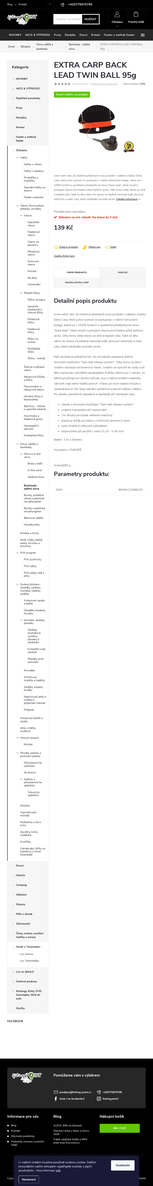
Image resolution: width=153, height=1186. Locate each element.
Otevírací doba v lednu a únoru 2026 (71, 1132)
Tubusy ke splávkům (33, 793)
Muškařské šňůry (34, 350)
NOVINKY (22, 79)
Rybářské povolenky (28, 98)
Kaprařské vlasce (33, 223)
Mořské (32, 271)
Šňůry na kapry (36, 299)
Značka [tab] (77, 282)
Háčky (23, 157)
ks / (119, 1128)
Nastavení (29, 1179)
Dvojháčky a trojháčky (31, 179)
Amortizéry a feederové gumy (33, 417)
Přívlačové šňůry (33, 320)
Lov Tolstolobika (29, 961)
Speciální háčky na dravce (34, 189)
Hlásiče (20, 875)
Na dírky (32, 278)
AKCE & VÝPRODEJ (28, 88)
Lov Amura (26, 954)
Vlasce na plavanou (33, 243)
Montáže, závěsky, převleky (34, 621)
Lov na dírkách (25, 972)
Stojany (20, 904)
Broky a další (35, 463)
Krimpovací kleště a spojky (31, 719)
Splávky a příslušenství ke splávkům (33, 782)
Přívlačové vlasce (33, 253)
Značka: (64, 256)
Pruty (19, 108)
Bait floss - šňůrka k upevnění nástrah (35, 407)
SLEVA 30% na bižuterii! (67, 1125)
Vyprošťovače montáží (28, 814)
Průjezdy (29, 710)
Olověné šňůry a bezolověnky (33, 398)
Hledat (90, 19)
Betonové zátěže (33, 518)
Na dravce (29, 772)
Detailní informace (126, 199)
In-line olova (35, 470)
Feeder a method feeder (26, 138)
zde (58, 1170)
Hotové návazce (29, 738)
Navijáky (21, 117)
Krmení (20, 127)
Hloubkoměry (32, 524)
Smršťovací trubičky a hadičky (34, 678)
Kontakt (23, 4)
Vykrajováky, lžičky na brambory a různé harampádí (32, 852)
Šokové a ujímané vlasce (34, 368)
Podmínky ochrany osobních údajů (27, 1143)
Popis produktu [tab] (77, 272)
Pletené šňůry (32, 293)
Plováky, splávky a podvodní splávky (30, 754)
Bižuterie (21, 150)
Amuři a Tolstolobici (28, 947)
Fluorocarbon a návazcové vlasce (34, 388)
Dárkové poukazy (26, 981)
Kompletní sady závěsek (37, 650)
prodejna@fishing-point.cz (75, 1092)
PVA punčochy (32, 559)
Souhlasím (123, 1165)
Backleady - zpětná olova (31, 487)
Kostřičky (25, 842)
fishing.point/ (110, 1099)
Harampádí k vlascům (31, 427)
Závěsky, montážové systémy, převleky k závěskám (34, 636)
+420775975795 (112, 1092)
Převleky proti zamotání (35, 660)
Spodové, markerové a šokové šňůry (35, 310)
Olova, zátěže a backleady (29, 445)
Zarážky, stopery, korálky (33, 688)
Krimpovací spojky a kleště (34, 602)
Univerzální (34, 284)
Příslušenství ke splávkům (33, 764)
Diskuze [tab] (122, 272)
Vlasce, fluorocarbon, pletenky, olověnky (32, 207)
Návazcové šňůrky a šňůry (34, 378)
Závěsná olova (36, 477)
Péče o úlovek (24, 914)
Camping (21, 885)
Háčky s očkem (33, 164)
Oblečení (21, 894)
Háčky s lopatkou (34, 171)
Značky (20, 1008)
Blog (9, 4)
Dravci (20, 865)
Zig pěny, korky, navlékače (29, 833)
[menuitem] (15, 35)
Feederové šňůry (34, 330)
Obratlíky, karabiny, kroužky (35, 612)
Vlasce (28, 215)
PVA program (28, 553)
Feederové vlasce (34, 233)
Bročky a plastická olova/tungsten (34, 510)
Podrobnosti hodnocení (104, 84)
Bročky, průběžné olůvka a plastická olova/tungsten (34, 498)
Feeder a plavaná (33, 197)
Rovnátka (29, 670)
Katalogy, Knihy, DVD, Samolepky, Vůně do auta (29, 994)
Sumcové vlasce (33, 263)
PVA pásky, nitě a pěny (34, 574)
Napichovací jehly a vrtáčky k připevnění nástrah (35, 700)
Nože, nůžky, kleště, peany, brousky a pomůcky (31, 543)
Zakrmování (23, 923)
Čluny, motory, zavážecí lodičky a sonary (30, 935)
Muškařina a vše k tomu (30, 823)
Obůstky (25, 805)
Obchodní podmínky (23, 1136)
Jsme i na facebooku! (72, 1099)
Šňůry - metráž (36, 358)
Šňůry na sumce (33, 340)
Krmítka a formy (29, 533)
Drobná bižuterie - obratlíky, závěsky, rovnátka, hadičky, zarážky (30, 589)
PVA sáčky (30, 566)
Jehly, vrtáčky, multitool (28, 729)
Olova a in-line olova (32, 455)
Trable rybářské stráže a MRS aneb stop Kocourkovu (70, 1141)
